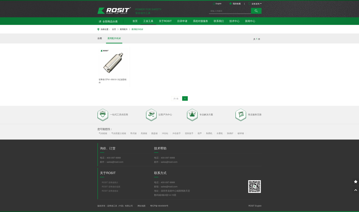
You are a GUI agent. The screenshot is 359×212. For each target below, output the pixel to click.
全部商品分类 (110, 21)
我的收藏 (237, 3)
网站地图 (141, 205)
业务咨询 (255, 3)
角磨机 (209, 133)
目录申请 (182, 21)
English (218, 3)
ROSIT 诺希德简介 (110, 182)
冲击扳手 (176, 133)
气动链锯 (103, 133)
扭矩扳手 (189, 133)
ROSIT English (255, 205)
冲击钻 (165, 133)
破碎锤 (241, 133)
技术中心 (234, 21)
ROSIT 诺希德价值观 (111, 186)
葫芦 (200, 133)
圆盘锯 (154, 133)
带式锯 (133, 133)
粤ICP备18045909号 (159, 205)
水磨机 (220, 133)
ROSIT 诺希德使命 (110, 190)
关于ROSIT (165, 21)
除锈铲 (230, 133)
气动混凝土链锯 (119, 133)
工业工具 (148, 21)
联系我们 (219, 21)
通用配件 (124, 29)
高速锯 (144, 133)
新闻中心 (250, 21)
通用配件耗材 (137, 29)
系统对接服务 (200, 21)
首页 (135, 21)
